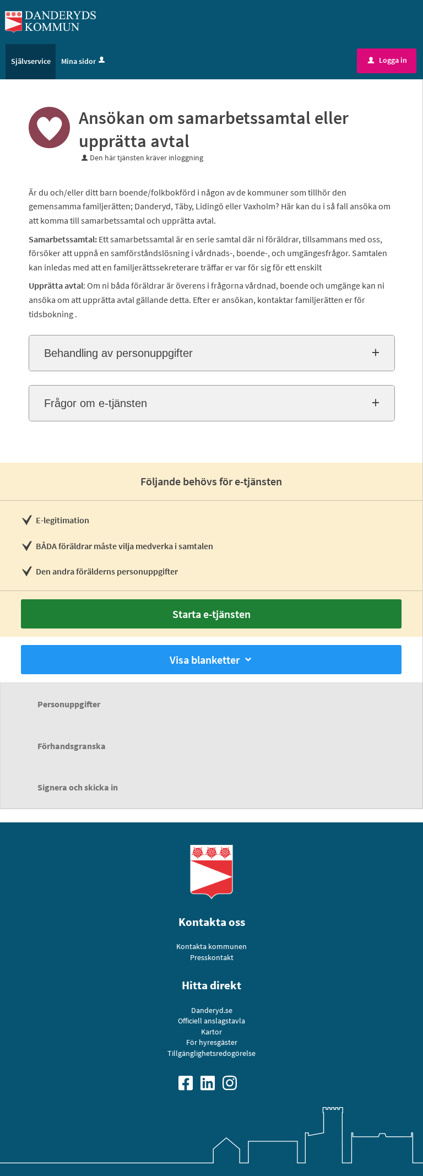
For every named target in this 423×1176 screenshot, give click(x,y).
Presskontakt (212, 957)
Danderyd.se (211, 1010)
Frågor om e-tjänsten (95, 403)
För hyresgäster (211, 1042)
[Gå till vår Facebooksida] (189, 1082)
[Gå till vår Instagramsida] (234, 1082)
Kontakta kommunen (211, 946)
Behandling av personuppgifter (118, 353)
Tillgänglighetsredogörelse (211, 1053)
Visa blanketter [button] (205, 659)
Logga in (387, 60)
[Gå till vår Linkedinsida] (211, 1082)
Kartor (211, 1032)
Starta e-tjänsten (211, 614)
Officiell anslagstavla (211, 1021)
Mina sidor (78, 61)
